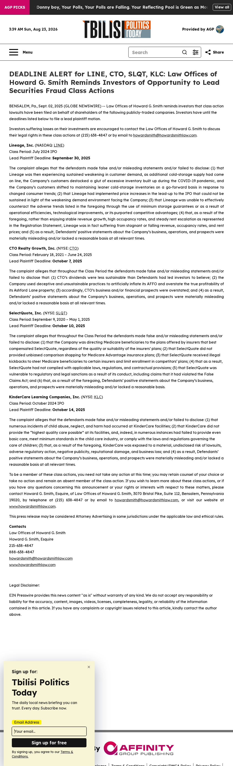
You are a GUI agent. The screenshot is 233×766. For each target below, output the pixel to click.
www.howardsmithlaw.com (32, 506)
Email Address (26, 722)
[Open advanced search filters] (195, 52)
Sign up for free (49, 742)
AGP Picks (15, 7)
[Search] (184, 52)
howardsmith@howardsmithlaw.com (165, 135)
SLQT (61, 313)
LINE (58, 145)
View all (222, 7)
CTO (73, 248)
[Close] (89, 667)
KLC (97, 397)
